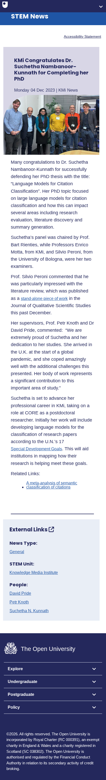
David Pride (20, 593)
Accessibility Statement (82, 36)
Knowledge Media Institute (34, 573)
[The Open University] (5, 6)
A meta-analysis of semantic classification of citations (51, 485)
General (17, 552)
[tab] (53, 668)
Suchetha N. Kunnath (29, 611)
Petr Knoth (19, 602)
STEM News (29, 16)
